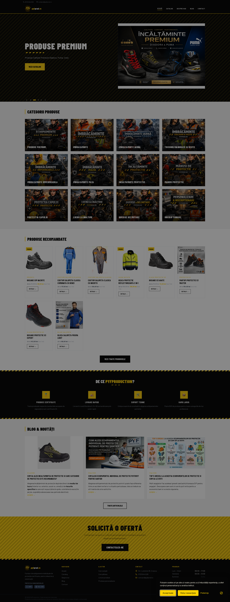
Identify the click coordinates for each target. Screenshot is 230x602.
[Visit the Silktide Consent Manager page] (221, 593)
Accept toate (168, 593)
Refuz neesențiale (188, 593)
